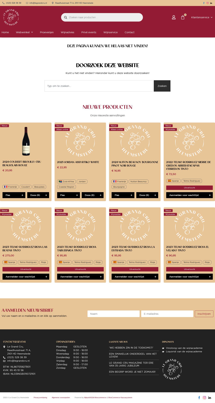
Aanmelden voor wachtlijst (184, 195)
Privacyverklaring (40, 397)
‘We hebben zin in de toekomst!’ (131, 347)
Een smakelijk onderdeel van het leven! (133, 355)
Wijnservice (110, 32)
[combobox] (99, 86)
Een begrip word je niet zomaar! (132, 371)
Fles (8, 195)
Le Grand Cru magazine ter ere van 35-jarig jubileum (131, 364)
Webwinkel (23, 32)
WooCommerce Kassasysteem (120, 397)
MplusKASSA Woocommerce (95, 397)
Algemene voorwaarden (61, 397)
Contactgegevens (14, 341)
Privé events (88, 32)
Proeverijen (47, 32)
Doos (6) (35, 195)
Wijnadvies (67, 32)
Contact (129, 32)
